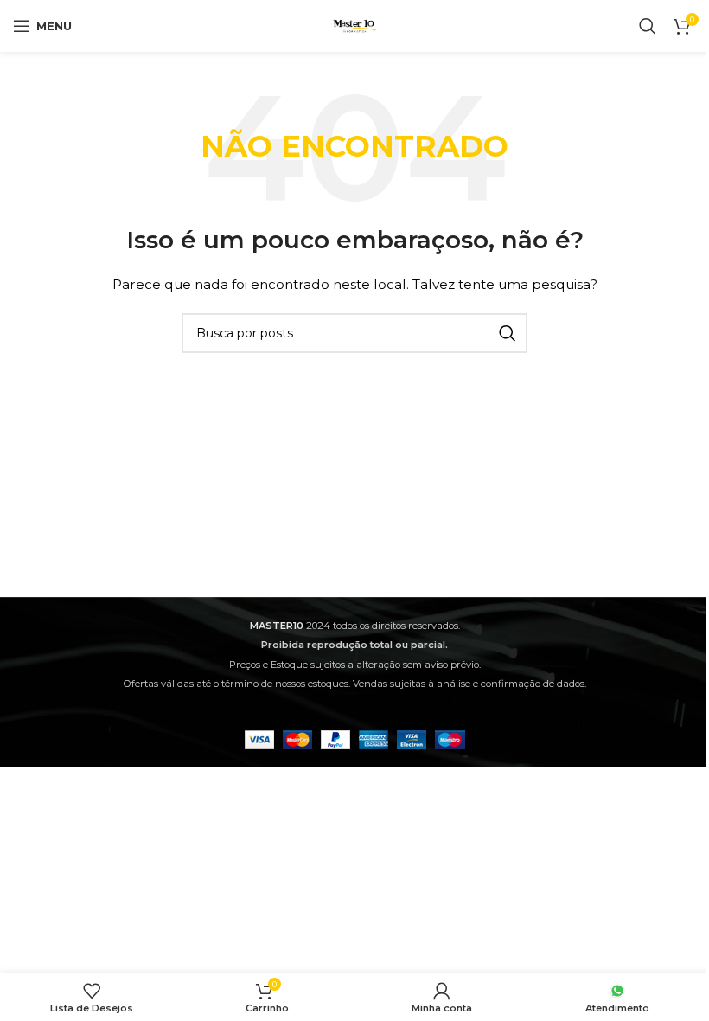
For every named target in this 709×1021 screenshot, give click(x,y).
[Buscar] (647, 26)
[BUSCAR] (507, 333)
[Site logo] (354, 25)
